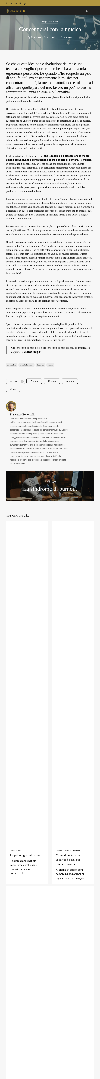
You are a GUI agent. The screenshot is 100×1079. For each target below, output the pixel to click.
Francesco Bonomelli (43, 37)
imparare (40, 365)
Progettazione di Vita (50, 22)
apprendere (11, 365)
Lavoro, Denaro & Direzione (68, 851)
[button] (92, 11)
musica (50, 365)
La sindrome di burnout (50, 486)
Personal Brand (16, 851)
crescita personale (26, 365)
